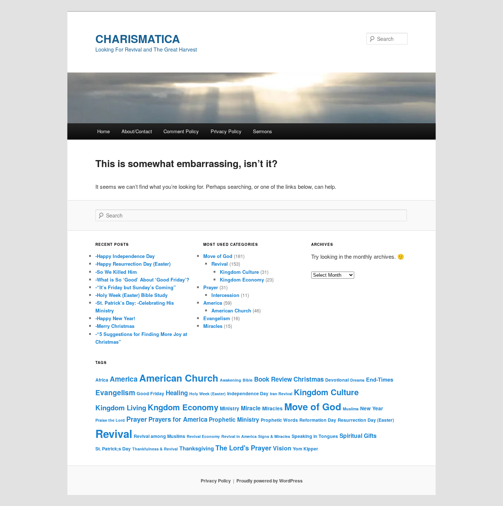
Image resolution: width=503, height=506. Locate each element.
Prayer (210, 287)
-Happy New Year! (115, 318)
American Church (231, 310)
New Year (371, 408)
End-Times (379, 379)
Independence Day (247, 393)
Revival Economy (203, 436)
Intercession (225, 294)
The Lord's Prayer (243, 448)
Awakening (230, 380)
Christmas (308, 379)
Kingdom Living (120, 408)
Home (103, 131)
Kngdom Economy (183, 407)
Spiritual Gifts (358, 435)
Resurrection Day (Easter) (366, 420)
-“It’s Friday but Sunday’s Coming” (135, 287)
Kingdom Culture (239, 271)
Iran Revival (281, 393)
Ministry (229, 408)
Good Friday (150, 393)
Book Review (273, 379)
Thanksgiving (196, 448)
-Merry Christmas (114, 325)
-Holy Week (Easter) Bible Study (131, 294)
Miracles (212, 325)
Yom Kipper (305, 448)
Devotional (337, 379)
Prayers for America (177, 419)
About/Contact (137, 131)
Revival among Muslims (159, 436)
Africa (101, 379)
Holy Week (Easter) (207, 393)
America (212, 302)
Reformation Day (317, 420)
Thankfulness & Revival (155, 449)
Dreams (357, 380)
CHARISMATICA (137, 38)
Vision (282, 448)
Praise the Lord (110, 420)
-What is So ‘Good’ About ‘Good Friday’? (142, 279)
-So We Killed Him (116, 271)
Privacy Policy (226, 131)
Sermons (262, 131)
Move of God (217, 255)
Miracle (251, 408)
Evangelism (216, 318)
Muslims (351, 408)
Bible (248, 380)
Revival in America (239, 436)
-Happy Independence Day (125, 255)
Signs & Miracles (274, 436)
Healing (177, 392)
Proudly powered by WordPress (269, 480)
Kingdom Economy (242, 279)
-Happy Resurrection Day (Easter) (132, 263)
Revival (219, 263)
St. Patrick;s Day (113, 448)
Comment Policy (181, 131)
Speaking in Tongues (315, 436)
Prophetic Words (279, 420)
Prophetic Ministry (234, 419)
